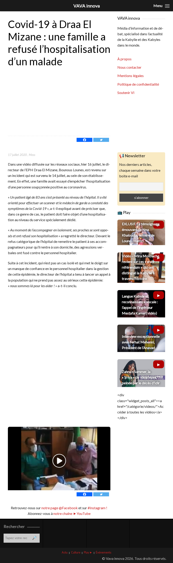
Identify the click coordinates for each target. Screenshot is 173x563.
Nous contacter (129, 67)
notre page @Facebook (59, 508)
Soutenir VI (125, 92)
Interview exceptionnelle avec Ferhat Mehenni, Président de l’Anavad (141, 342)
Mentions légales (130, 75)
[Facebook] (84, 140)
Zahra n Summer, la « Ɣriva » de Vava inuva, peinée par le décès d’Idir (141, 377)
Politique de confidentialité (138, 84)
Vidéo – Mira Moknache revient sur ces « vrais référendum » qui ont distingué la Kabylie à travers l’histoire (140, 267)
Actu (65, 552)
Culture (75, 552)
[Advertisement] (59, 102)
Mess (32, 155)
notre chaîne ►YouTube (72, 513)
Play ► (88, 552)
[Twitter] (101, 140)
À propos (124, 59)
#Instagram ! (97, 508)
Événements (103, 552)
